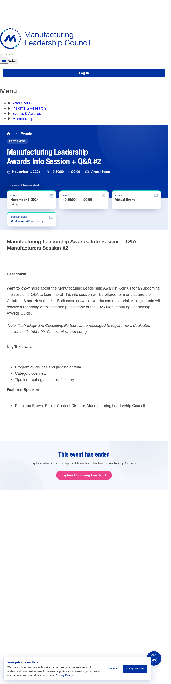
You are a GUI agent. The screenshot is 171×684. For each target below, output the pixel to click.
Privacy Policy (64, 675)
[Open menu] (4, 60)
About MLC (22, 103)
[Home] (8, 133)
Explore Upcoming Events (81, 475)
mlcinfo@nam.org (29, 584)
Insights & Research (29, 108)
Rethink (114, 558)
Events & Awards (26, 113)
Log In (6, 54)
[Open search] (14, 61)
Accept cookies (135, 668)
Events (26, 133)
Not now (113, 668)
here (81, 331)
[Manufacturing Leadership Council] (84, 38)
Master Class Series (123, 564)
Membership (23, 118)
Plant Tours (117, 552)
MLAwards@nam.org (26, 221)
